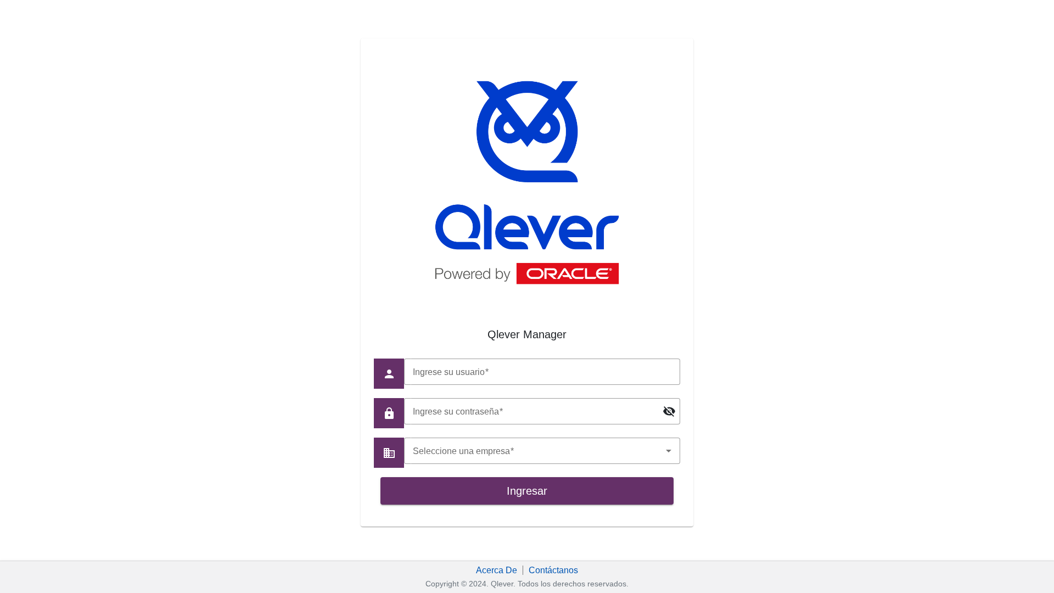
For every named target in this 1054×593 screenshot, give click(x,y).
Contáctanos (553, 570)
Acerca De (496, 570)
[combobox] (542, 450)
